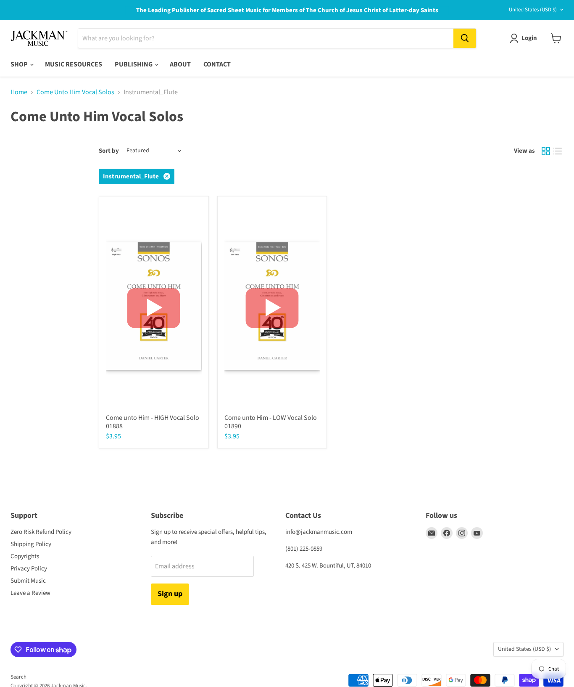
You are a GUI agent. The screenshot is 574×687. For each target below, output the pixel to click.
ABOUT (180, 64)
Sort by (109, 150)
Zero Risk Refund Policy (41, 532)
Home (19, 92)
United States (533, 9)
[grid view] (546, 151)
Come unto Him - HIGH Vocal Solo (152, 417)
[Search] (464, 38)
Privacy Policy (29, 568)
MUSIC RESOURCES (73, 64)
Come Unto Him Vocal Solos (75, 92)
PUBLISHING (134, 64)
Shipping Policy (31, 544)
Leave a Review (30, 593)
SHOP (20, 64)
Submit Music (28, 580)
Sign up (170, 594)
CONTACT (217, 64)
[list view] (557, 151)
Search (18, 677)
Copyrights (25, 556)
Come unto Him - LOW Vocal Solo (270, 417)
